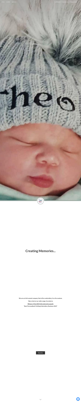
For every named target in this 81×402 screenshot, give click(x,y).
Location (8, 1)
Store (3, 1)
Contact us (14, 1)
